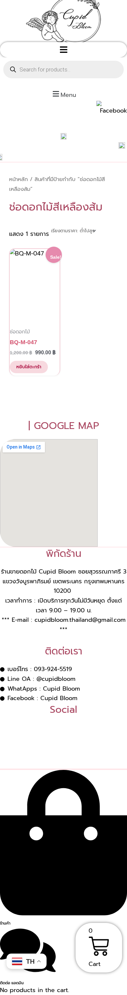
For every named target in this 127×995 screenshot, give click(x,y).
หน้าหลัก (18, 179)
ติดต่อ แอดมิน (12, 983)
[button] (63, 49)
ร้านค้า (5, 923)
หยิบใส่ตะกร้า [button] (28, 366)
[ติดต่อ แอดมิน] (28, 972)
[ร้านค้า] (63, 913)
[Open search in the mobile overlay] (63, 69)
